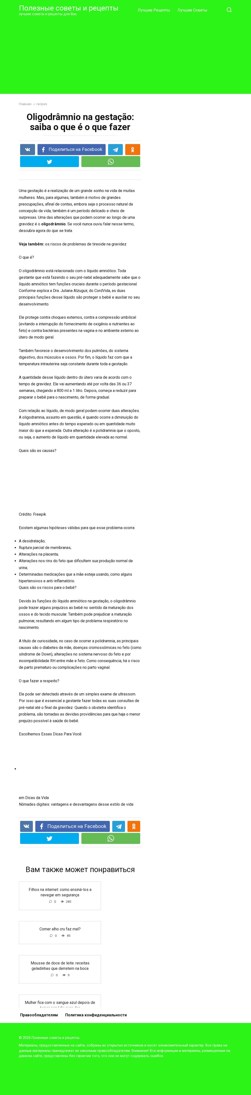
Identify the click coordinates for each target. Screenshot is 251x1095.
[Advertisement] (125, 55)
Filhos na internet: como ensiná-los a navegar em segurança (60, 892)
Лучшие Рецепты (154, 10)
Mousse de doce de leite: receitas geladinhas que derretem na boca (60, 966)
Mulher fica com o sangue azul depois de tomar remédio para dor (60, 1005)
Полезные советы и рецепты (69, 8)
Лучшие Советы (192, 10)
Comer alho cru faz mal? (60, 928)
